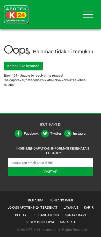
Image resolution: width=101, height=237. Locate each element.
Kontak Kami (75, 215)
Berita (20, 215)
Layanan (70, 207)
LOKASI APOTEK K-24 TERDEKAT (32, 207)
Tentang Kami (61, 200)
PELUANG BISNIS (45, 215)
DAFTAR (50, 171)
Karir (89, 207)
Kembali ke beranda (23, 65)
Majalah (67, 222)
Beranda (35, 200)
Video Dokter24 (40, 222)
